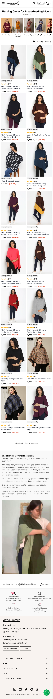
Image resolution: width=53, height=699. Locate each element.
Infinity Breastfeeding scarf (10, 181)
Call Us (26, 648)
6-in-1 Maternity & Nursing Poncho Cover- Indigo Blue (36, 185)
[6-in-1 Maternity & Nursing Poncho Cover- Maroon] (13, 305)
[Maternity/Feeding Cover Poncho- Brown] (39, 110)
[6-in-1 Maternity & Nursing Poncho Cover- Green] (39, 62)
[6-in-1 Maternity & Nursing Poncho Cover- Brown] (39, 257)
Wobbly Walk (25, 695)
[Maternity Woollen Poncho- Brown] (39, 354)
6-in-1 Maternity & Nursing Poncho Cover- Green (36, 87)
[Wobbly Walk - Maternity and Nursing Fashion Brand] (12, 3)
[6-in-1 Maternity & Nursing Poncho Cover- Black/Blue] (13, 62)
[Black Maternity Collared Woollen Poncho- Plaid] (13, 403)
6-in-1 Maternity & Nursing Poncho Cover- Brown (36, 282)
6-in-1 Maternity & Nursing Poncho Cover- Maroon (10, 331)
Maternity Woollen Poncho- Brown (39, 379)
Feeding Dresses (17, 28)
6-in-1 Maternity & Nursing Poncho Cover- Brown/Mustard (38, 234)
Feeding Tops (6, 27)
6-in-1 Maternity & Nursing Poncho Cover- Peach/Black (11, 282)
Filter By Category (44, 41)
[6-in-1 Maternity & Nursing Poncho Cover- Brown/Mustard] (39, 208)
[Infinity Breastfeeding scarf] (13, 159)
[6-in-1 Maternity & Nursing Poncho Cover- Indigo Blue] (39, 159)
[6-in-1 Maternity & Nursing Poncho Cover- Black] (13, 110)
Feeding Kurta (40, 27)
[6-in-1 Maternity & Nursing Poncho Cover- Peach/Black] (13, 257)
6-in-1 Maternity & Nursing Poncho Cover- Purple (10, 234)
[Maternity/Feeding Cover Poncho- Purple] (39, 403)
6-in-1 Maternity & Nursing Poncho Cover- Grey (36, 331)
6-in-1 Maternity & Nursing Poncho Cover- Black (10, 136)
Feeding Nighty (29, 27)
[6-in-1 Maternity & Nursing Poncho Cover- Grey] (39, 305)
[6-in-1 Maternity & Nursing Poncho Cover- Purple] (13, 208)
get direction (11, 648)
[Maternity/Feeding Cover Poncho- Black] (13, 354)
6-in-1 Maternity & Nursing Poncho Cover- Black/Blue (10, 87)
